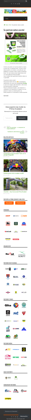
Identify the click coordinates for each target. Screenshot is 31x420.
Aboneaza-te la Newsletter (11, 411)
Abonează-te (22, 118)
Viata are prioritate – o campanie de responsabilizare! (16, 127)
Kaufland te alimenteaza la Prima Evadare (16, 132)
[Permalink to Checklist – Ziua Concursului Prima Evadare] (15, 190)
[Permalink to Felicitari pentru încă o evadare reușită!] (15, 171)
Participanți (20, 203)
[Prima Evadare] (15, 12)
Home (6, 24)
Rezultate (9, 203)
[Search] (26, 1)
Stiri (10, 24)
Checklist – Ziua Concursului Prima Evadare (15, 191)
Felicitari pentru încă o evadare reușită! (14, 173)
